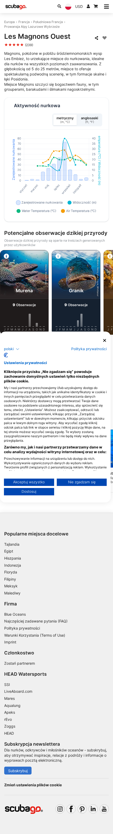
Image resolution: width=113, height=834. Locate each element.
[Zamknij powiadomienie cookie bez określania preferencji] (105, 341)
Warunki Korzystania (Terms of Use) (34, 635)
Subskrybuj (18, 770)
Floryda (10, 572)
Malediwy (12, 593)
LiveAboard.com (18, 691)
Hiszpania (12, 558)
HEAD (9, 733)
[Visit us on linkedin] (93, 809)
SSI (7, 684)
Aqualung (12, 705)
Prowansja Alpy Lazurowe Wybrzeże (32, 27)
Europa (9, 22)
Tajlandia (11, 544)
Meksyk (11, 586)
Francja (24, 22)
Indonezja (12, 565)
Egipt (8, 551)
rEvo (8, 719)
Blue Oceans (15, 614)
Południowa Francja (48, 22)
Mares (9, 698)
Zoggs (9, 726)
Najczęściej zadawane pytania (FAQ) (36, 621)
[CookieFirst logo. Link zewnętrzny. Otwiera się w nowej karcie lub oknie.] (6, 355)
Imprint (10, 642)
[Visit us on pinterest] (82, 809)
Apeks (9, 712)
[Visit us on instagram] (60, 809)
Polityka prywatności (22, 628)
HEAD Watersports (25, 674)
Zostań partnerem (19, 663)
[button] (11, 349)
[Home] (16, 6)
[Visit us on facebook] (71, 809)
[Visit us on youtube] (104, 809)
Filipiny (10, 579)
